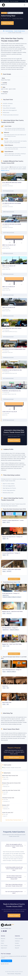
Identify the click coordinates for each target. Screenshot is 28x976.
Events (2, 943)
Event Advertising (9, 31)
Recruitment (17, 945)
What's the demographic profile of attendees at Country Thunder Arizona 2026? (14, 846)
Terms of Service (10, 973)
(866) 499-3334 (5, 1)
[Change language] (26, 1)
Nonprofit (17, 948)
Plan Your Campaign (14, 1)
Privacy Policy (18, 973)
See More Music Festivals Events (14, 820)
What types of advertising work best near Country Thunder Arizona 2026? (14, 885)
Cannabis (17, 943)
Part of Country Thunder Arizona (16, 12)
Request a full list (5, 170)
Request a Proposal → (14, 579)
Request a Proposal (7, 23)
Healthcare (17, 941)
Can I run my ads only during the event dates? (14, 892)
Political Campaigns (19, 938)
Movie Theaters (4, 945)
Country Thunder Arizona (19, 31)
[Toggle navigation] (24, 5)
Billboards (3, 938)
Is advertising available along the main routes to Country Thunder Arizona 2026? (14, 868)
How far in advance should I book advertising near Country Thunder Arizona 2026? (14, 877)
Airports (2, 941)
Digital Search (4, 948)
